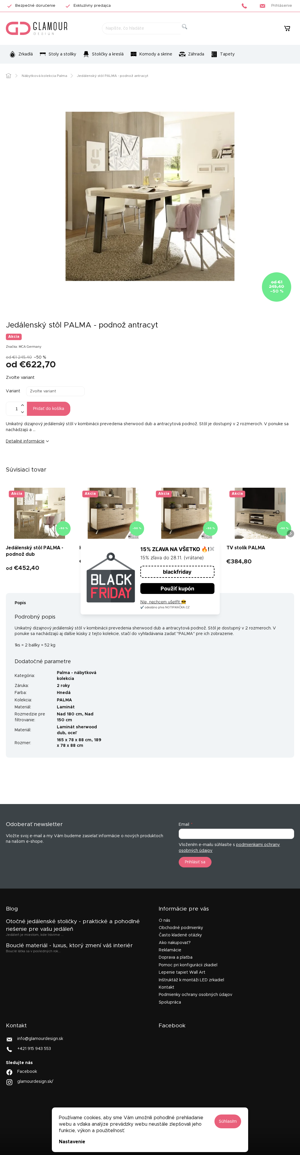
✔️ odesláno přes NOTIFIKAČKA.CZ (165, 607)
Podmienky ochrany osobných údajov (195, 995)
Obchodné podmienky (181, 928)
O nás (164, 920)
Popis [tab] (20, 603)
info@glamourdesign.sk (40, 1039)
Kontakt (166, 987)
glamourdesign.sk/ (35, 1082)
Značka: (24, 346)
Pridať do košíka (48, 409)
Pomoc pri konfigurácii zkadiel (188, 965)
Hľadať (189, 33)
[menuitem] (21, 54)
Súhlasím (228, 1121)
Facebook (27, 1072)
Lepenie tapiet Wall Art (182, 972)
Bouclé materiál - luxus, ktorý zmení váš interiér (69, 945)
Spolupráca (170, 1002)
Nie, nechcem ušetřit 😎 (163, 601)
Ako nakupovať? (175, 943)
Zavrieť (51, 461)
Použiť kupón (177, 588)
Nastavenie (72, 1141)
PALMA (64, 700)
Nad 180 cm (69, 714)
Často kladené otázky (180, 935)
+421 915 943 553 (34, 1049)
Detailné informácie (25, 441)
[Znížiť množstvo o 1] (22, 412)
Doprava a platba (175, 957)
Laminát (66, 707)
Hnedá (64, 693)
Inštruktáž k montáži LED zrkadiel (191, 980)
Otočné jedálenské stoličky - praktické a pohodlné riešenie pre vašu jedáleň (73, 925)
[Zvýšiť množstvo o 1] (22, 405)
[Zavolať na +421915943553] (246, 5)
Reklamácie (170, 950)
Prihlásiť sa (195, 862)
